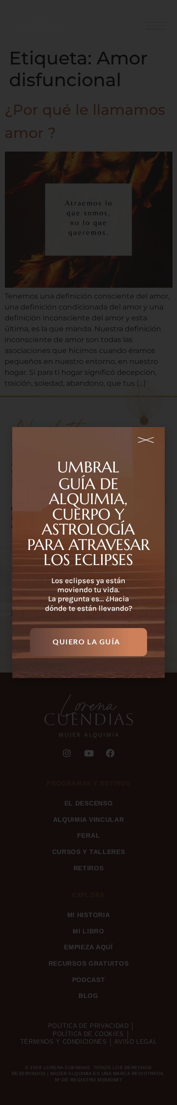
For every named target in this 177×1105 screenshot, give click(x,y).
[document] (88, 552)
